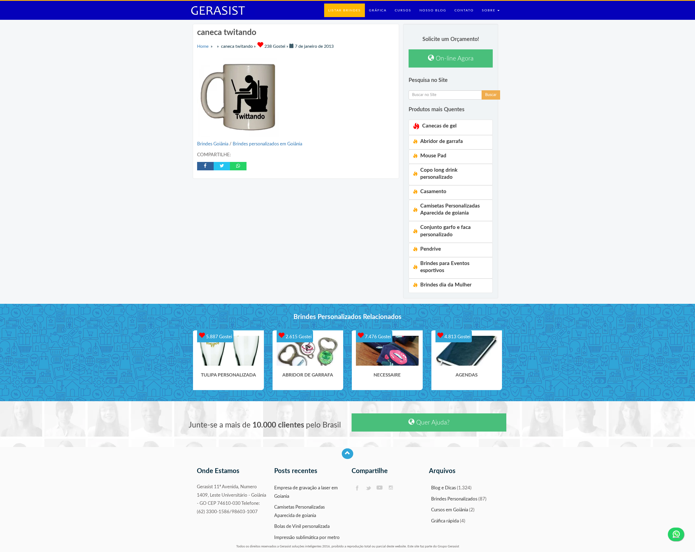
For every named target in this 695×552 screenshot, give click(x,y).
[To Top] (347, 453)
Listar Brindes (344, 10)
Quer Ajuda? (432, 422)
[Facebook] (357, 488)
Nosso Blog (432, 10)
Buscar (491, 95)
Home (202, 46)
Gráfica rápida (445, 521)
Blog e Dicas (443, 488)
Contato (464, 10)
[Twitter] (368, 488)
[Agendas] (466, 351)
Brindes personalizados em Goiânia (267, 144)
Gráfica (378, 10)
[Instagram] (391, 488)
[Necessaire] (387, 351)
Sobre (489, 10)
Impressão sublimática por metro (307, 537)
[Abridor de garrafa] (308, 351)
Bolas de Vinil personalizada (302, 526)
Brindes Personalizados (454, 499)
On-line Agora (453, 58)
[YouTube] (379, 488)
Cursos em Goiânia (449, 510)
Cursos (403, 10)
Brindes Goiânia (213, 144)
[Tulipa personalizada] (228, 351)
